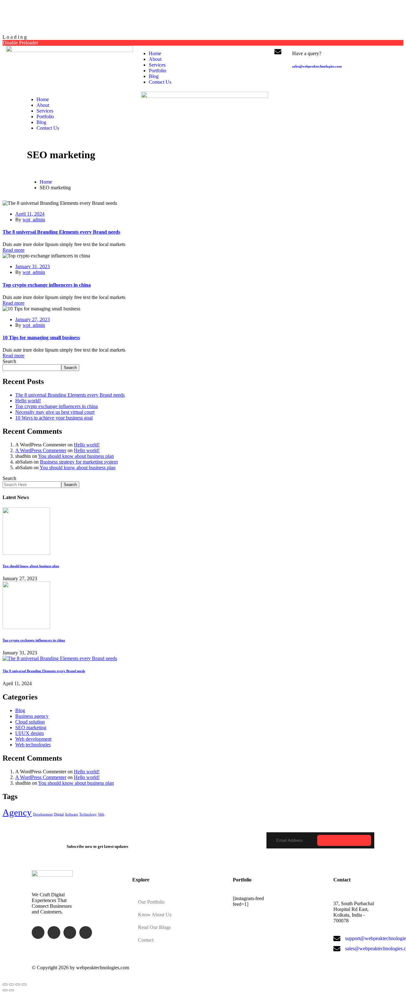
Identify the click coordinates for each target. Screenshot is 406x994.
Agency (17, 812)
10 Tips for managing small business (41, 337)
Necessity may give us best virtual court (55, 412)
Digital (59, 814)
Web (101, 814)
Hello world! (28, 400)
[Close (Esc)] (5, 984)
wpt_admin (34, 219)
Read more (13, 250)
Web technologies (33, 744)
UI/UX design (29, 733)
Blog (20, 710)
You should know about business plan (76, 456)
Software (71, 814)
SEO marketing (30, 727)
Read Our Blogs (154, 927)
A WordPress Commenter (40, 450)
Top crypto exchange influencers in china (47, 285)
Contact (146, 940)
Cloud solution (30, 721)
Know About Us (154, 914)
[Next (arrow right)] (11, 990)
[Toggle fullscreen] (17, 984)
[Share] (11, 984)
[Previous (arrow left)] (5, 990)
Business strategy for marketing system (79, 462)
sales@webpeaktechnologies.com (317, 66)
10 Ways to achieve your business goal (54, 417)
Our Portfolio (151, 902)
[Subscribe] (344, 840)
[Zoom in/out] (24, 984)
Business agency (32, 716)
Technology (88, 814)
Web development (33, 739)
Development (43, 814)
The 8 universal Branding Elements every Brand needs (61, 232)
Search (9, 361)
